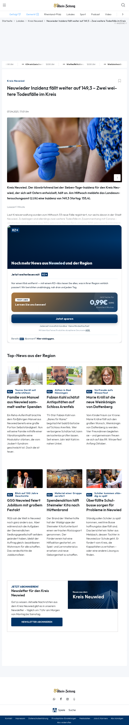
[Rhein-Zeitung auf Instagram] (67, 699)
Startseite (7, 20)
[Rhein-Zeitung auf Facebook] (60, 699)
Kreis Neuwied (35, 20)
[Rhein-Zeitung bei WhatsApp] (54, 699)
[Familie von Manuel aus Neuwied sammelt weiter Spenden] (25, 375)
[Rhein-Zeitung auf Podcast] (74, 699)
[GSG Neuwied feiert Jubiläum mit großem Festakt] (25, 478)
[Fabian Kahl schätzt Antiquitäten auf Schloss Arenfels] (64, 375)
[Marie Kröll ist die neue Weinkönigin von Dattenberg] (104, 375)
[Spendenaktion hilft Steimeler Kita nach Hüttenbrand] (64, 478)
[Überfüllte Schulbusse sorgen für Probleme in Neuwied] (104, 478)
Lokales (20, 20)
